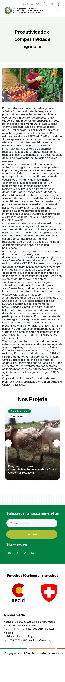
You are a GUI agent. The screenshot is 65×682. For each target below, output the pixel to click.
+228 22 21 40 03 (17, 640)
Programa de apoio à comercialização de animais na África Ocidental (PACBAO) (32, 469)
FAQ (37, 4)
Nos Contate (28, 4)
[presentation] (8, 443)
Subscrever (32, 534)
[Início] (8, 10)
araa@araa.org (43, 640)
